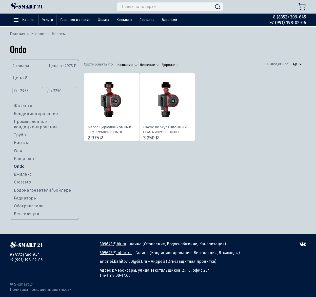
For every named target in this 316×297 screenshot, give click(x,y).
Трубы (20, 134)
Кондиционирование (36, 113)
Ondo (19, 166)
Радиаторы (25, 198)
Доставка (146, 20)
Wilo (18, 150)
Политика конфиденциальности (41, 289)
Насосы (21, 142)
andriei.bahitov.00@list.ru (123, 261)
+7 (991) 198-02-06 (288, 22)
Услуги (47, 20)
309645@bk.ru (113, 244)
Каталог (28, 20)
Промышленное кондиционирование (36, 124)
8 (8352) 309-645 (289, 17)
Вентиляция (26, 213)
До (49, 90)
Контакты (124, 20)
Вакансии (169, 20)
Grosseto (22, 182)
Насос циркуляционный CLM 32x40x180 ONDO (109, 129)
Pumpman (24, 158)
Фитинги (23, 105)
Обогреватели (29, 206)
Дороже (169, 65)
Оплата (103, 20)
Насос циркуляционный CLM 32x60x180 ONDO (165, 129)
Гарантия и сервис (75, 20)
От (16, 90)
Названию (125, 65)
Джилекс (22, 174)
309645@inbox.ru (116, 252)
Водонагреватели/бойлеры (43, 190)
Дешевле (148, 65)
